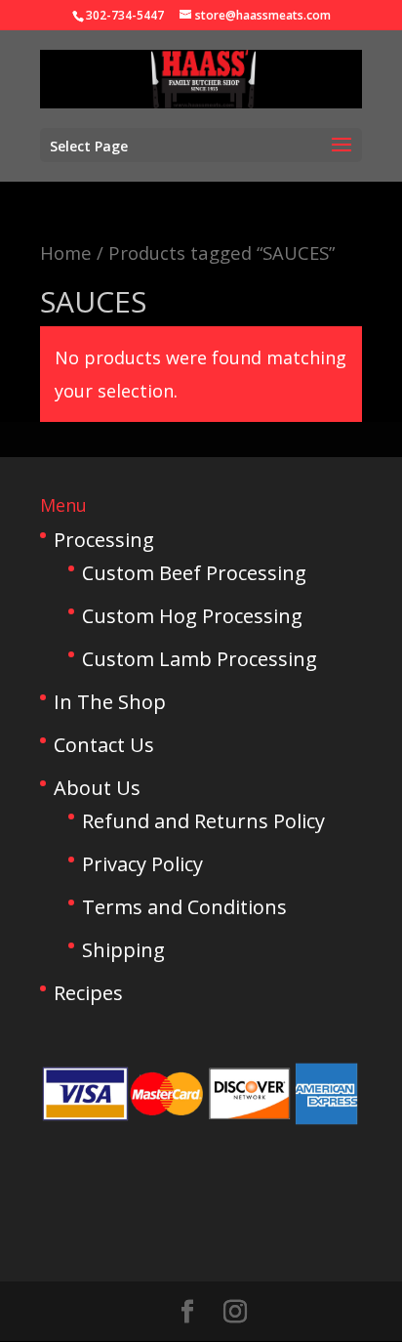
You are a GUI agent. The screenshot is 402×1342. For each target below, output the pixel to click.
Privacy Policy (142, 864)
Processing (104, 539)
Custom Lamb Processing (199, 659)
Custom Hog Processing (192, 616)
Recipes (88, 993)
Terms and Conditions (184, 907)
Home (66, 252)
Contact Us (104, 745)
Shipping (123, 950)
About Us (97, 788)
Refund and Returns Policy (203, 821)
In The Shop (110, 702)
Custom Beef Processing (194, 573)
